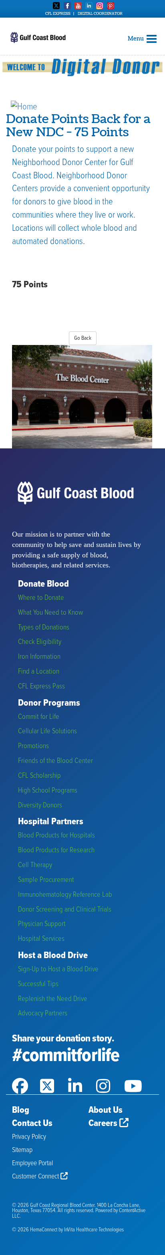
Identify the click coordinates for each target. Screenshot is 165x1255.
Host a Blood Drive (53, 955)
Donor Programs (49, 703)
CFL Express (57, 13)
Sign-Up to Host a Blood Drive (58, 969)
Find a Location (38, 671)
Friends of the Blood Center (55, 761)
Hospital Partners (50, 822)
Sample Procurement (46, 880)
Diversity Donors (40, 805)
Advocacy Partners (42, 1013)
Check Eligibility (39, 642)
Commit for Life (38, 717)
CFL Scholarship (39, 776)
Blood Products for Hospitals (56, 835)
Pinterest (110, 5)
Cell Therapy (35, 865)
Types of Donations (43, 627)
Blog (20, 1110)
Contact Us (32, 1123)
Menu (136, 38)
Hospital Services (41, 939)
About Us (106, 1110)
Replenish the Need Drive (52, 999)
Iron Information (39, 657)
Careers (104, 1123)
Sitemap (22, 1150)
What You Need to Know (50, 612)
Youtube (78, 5)
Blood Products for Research (56, 850)
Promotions (33, 746)
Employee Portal (32, 1163)
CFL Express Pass (41, 686)
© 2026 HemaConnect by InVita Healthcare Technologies (68, 1230)
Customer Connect (36, 1176)
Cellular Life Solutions (47, 731)
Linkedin (89, 5)
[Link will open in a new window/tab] (26, 1076)
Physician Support (42, 924)
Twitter (56, 5)
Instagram (99, 5)
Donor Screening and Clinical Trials (64, 909)
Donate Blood (43, 584)
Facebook (67, 5)
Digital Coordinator (100, 13)
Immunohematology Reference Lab (65, 895)
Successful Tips (38, 984)
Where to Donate (41, 598)
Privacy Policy (29, 1137)
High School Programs (47, 790)
